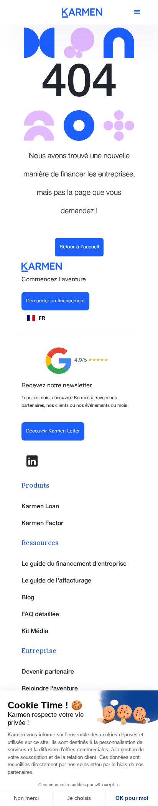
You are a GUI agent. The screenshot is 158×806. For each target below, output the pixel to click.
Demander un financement (55, 301)
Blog (27, 597)
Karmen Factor (42, 523)
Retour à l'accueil (79, 247)
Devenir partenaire (47, 672)
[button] (137, 12)
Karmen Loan (40, 506)
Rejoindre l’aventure (49, 689)
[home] (82, 13)
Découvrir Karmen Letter (53, 431)
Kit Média (34, 631)
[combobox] (36, 318)
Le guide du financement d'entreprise (74, 564)
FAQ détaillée (40, 614)
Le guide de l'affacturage (56, 581)
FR (42, 317)
